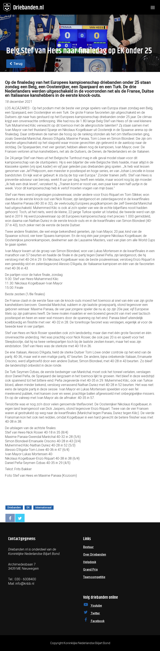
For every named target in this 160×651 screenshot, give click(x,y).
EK (28, 507)
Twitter (95, 613)
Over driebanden (94, 554)
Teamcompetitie (94, 577)
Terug (17, 64)
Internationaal (43, 507)
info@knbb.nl (24, 584)
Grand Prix (90, 569)
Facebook (97, 621)
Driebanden (14, 507)
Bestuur (88, 547)
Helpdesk (89, 562)
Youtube (96, 605)
